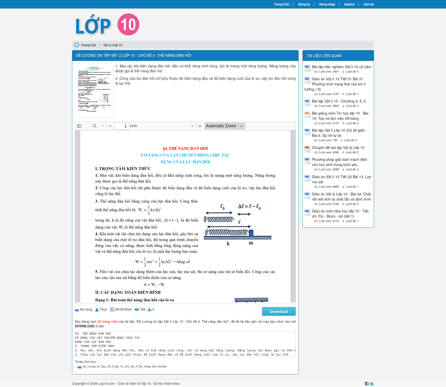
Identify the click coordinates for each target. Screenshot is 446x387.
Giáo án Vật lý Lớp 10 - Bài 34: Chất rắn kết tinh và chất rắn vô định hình (341, 196)
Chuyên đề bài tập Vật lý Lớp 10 (338, 147)
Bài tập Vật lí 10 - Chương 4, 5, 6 (339, 101)
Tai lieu (158, 383)
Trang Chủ (281, 4)
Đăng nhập (327, 4)
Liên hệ (368, 4)
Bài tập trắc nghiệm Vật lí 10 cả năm (341, 66)
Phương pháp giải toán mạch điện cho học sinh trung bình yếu (339, 162)
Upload (349, 4)
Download (279, 311)
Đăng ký (304, 4)
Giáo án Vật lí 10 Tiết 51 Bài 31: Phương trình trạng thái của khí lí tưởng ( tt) (335, 84)
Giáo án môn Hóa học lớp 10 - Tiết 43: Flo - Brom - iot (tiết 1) (340, 213)
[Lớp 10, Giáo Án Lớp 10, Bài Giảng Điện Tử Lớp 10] (147, 24)
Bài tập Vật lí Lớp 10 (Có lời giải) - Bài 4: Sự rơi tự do (339, 133)
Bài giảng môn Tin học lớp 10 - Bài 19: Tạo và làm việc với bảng (340, 115)
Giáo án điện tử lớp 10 (134, 383)
